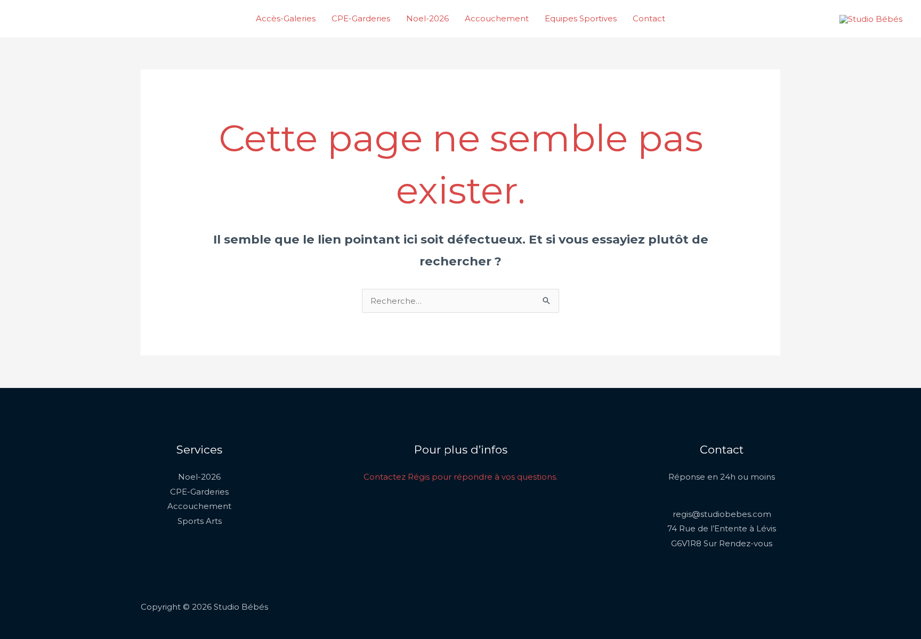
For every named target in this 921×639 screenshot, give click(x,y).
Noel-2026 (427, 18)
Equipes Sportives (581, 18)
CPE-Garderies (361, 18)
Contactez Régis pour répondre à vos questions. (460, 477)
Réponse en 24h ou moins (721, 477)
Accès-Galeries (286, 18)
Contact (649, 18)
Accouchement (497, 18)
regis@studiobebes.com (722, 514)
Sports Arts (199, 521)
